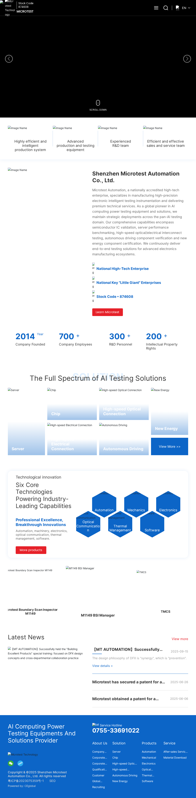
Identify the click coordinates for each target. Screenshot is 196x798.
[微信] (11, 763)
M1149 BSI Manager (83, 613)
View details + (102, 666)
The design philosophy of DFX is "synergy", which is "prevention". (139, 658)
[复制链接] (20, 763)
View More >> (169, 446)
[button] (187, 59)
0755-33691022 (115, 730)
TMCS (148, 613)
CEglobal (30, 785)
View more (180, 639)
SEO (52, 781)
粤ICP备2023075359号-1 (26, 781)
